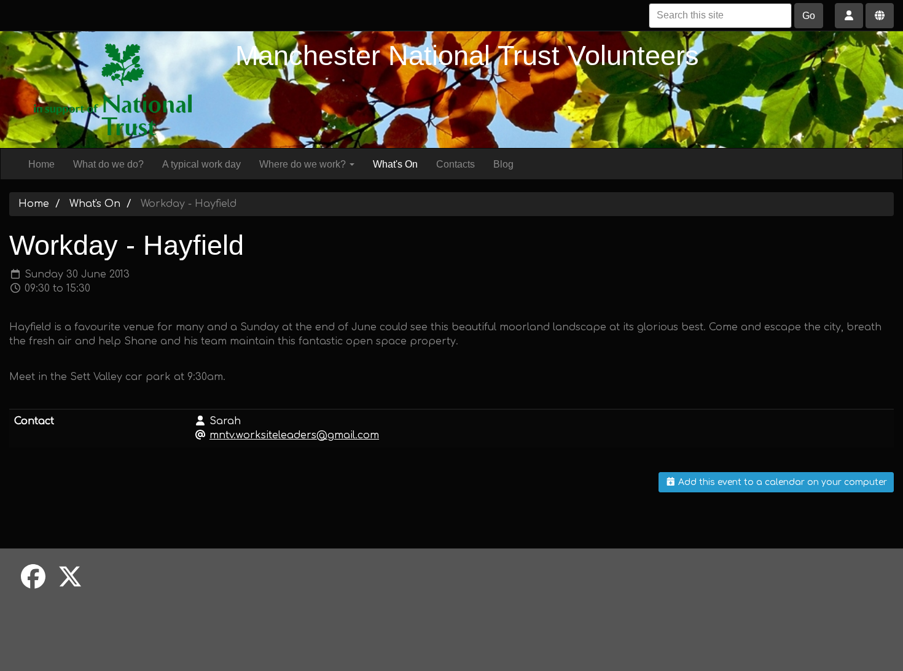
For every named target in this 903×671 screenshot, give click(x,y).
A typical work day (201, 164)
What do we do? (108, 164)
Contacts (455, 164)
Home (41, 164)
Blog (503, 164)
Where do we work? (303, 164)
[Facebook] (33, 577)
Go (808, 15)
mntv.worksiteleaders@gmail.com (294, 435)
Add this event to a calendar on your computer (781, 482)
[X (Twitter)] (70, 577)
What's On (395, 164)
